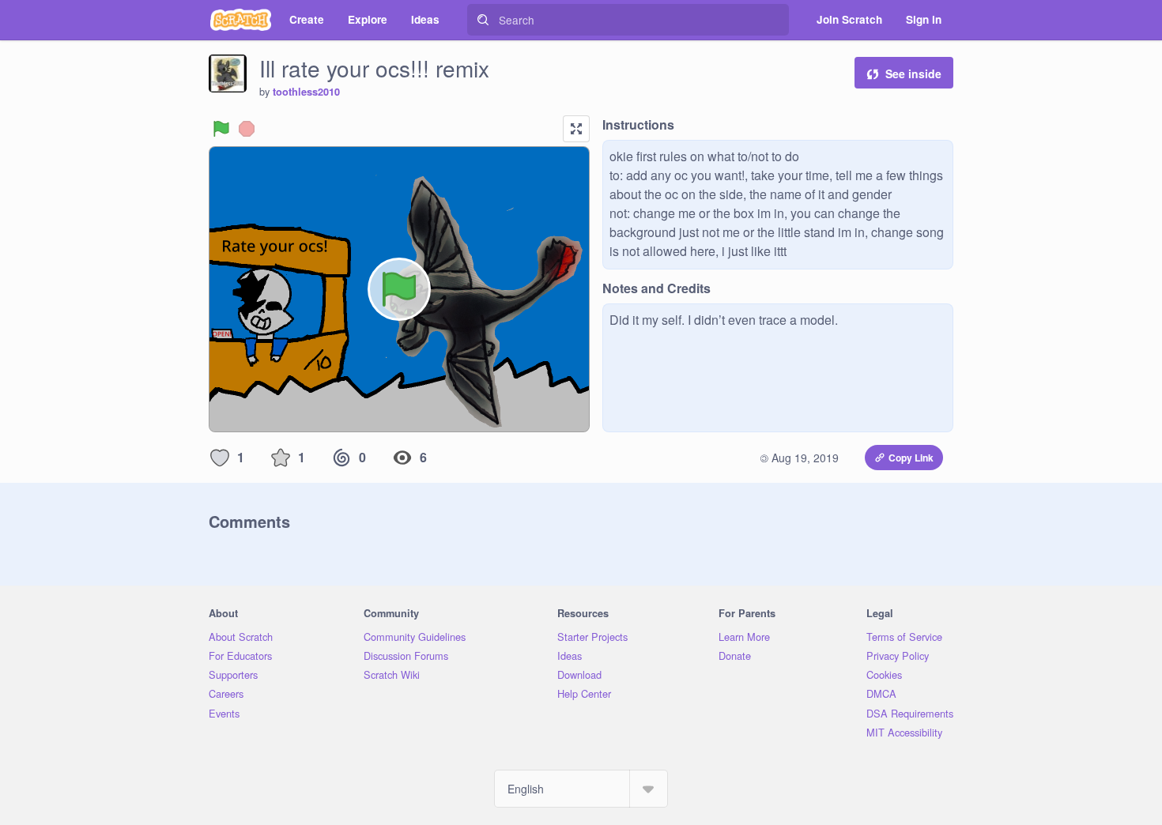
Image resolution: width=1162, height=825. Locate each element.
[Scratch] (241, 20)
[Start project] (221, 128)
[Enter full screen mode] (576, 128)
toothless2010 (306, 92)
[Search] (483, 20)
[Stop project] (246, 128)
